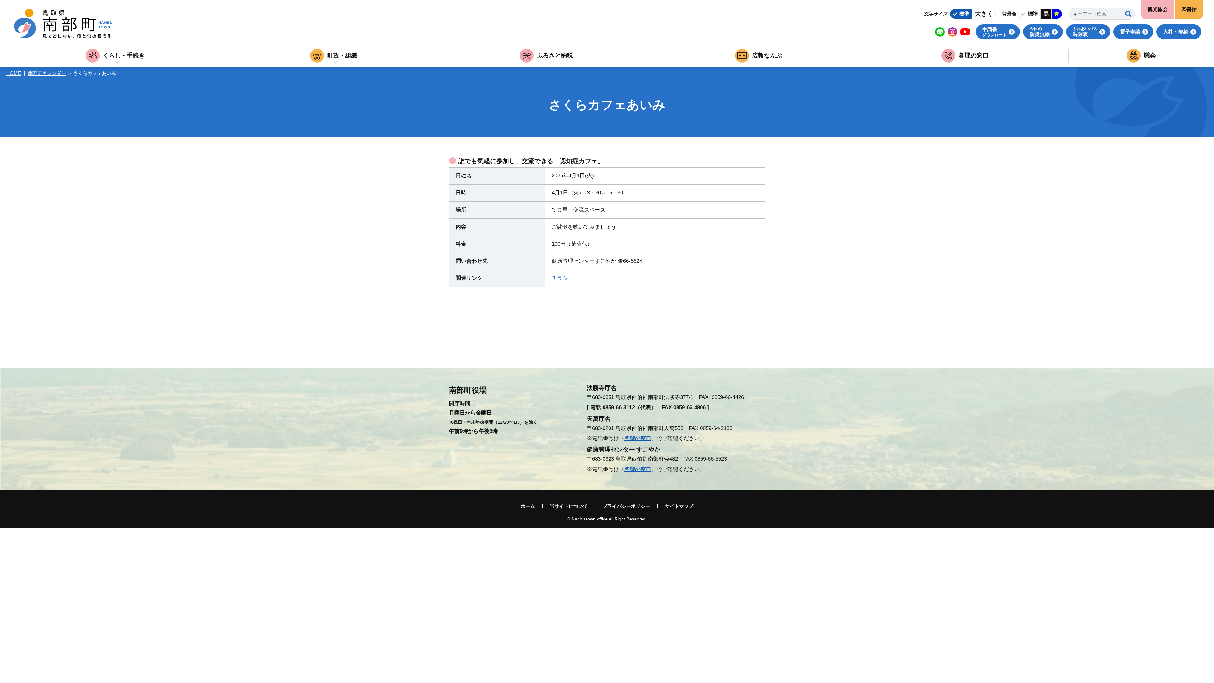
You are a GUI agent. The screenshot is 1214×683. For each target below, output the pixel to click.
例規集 (838, 349)
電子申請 (1130, 31)
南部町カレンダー (47, 73)
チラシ (560, 278)
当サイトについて (569, 506)
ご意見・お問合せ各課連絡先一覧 (64, 349)
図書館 (1189, 9)
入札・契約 (1175, 31)
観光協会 (1158, 9)
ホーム (528, 506)
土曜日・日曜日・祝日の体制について (475, 349)
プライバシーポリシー (626, 506)
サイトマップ (679, 506)
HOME (13, 73)
